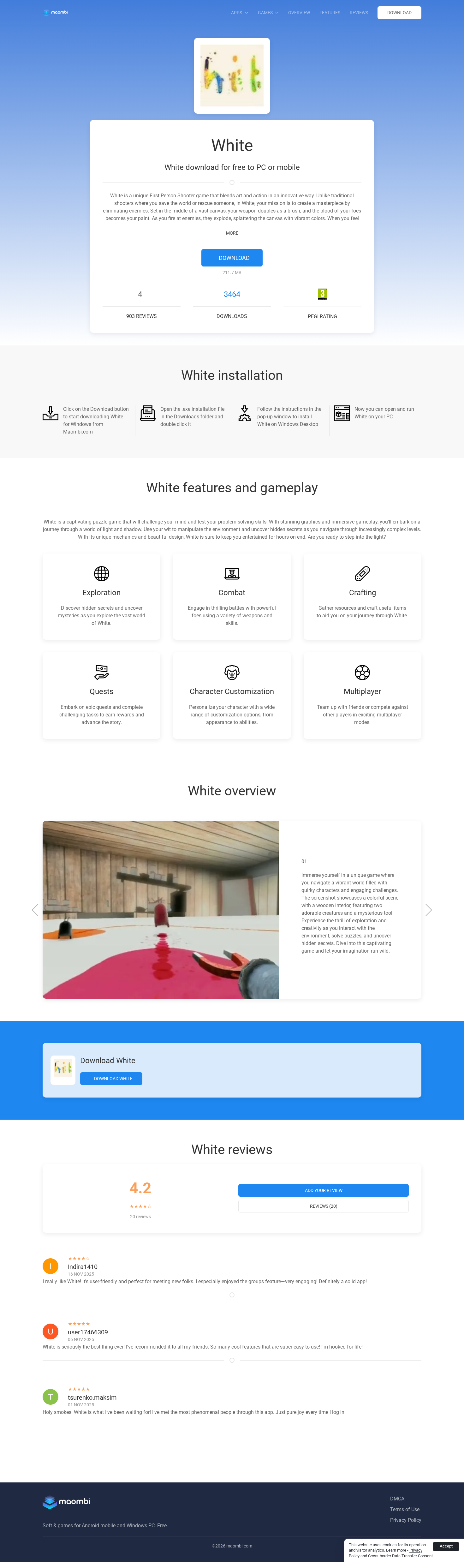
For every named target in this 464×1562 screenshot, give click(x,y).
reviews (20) (323, 1206)
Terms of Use (404, 1509)
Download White (113, 1078)
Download (399, 12)
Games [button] (265, 12)
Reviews (359, 12)
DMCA (397, 1499)
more (232, 233)
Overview (299, 12)
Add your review (323, 1190)
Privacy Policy (405, 1520)
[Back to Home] (55, 12)
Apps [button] (236, 12)
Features (329, 12)
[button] (35, 910)
